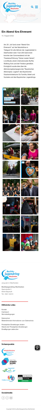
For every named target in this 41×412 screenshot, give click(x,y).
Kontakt (4, 309)
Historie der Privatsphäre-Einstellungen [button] (15, 327)
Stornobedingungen (8, 314)
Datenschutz (6, 318)
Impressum (5, 312)
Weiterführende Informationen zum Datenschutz (18, 320)
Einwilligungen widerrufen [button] (10, 329)
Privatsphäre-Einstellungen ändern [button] (13, 324)
